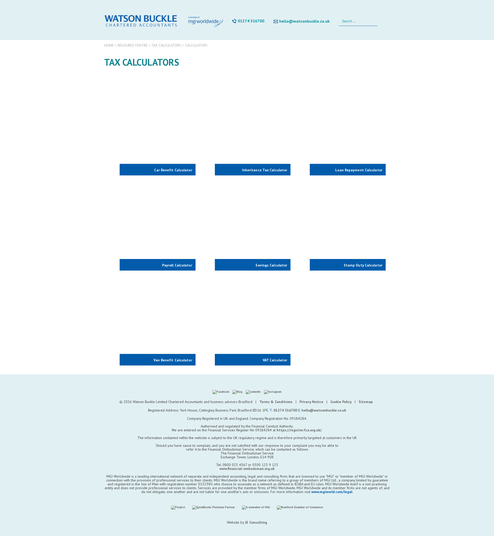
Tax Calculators (166, 45)
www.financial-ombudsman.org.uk (247, 468)
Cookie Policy (341, 401)
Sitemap (366, 401)
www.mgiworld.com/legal (331, 491)
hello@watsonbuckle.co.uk (304, 21)
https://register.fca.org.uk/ (299, 430)
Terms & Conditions (276, 401)
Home (109, 45)
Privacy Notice (311, 401)
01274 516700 (251, 20)
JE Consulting (256, 522)
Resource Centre (132, 45)
